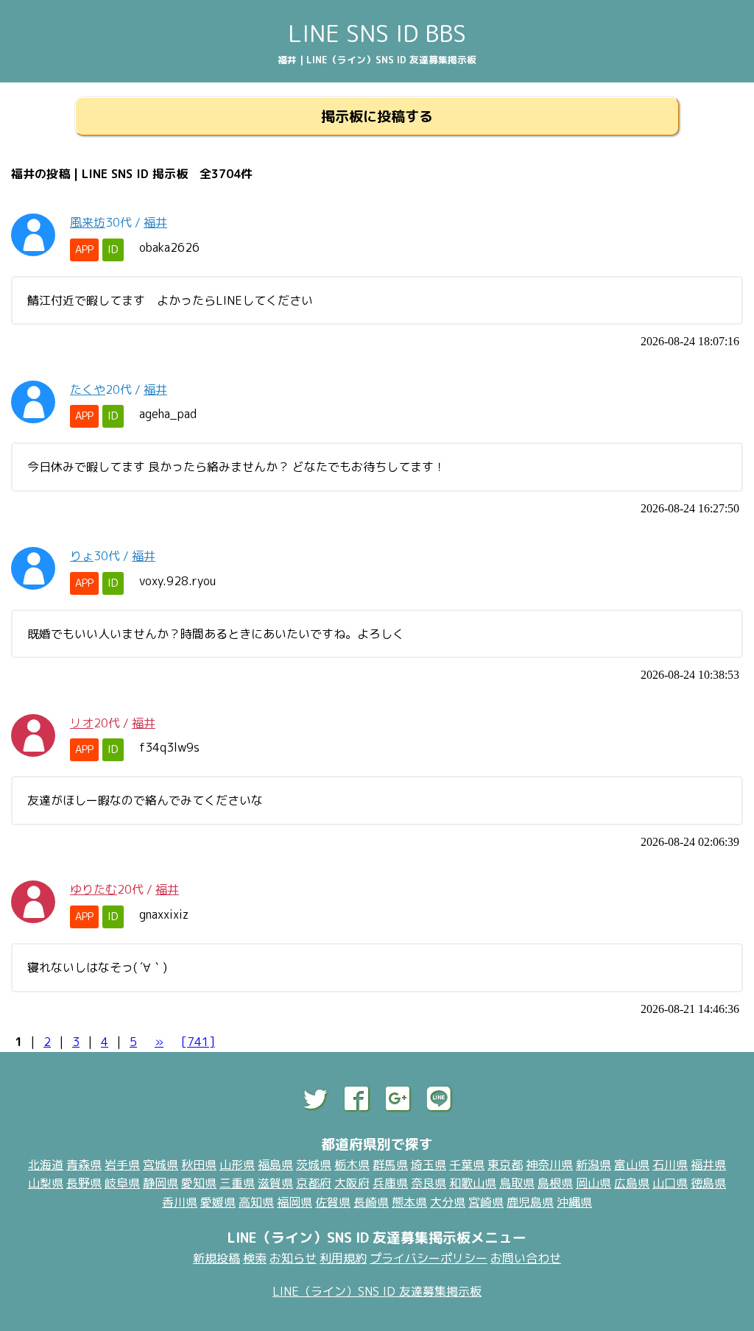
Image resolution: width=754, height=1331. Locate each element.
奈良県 (428, 1183)
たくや (87, 389)
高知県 (256, 1202)
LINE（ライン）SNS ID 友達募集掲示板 (377, 1291)
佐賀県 (332, 1202)
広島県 (631, 1183)
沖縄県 (574, 1202)
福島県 (275, 1165)
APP (84, 249)
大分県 (447, 1202)
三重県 (237, 1183)
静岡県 (160, 1183)
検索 (255, 1258)
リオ (82, 723)
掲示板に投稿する (377, 116)
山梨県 (45, 1183)
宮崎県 (486, 1202)
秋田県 (198, 1165)
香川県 (179, 1202)
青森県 (84, 1165)
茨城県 (313, 1165)
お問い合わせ (525, 1258)
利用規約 (343, 1258)
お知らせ (293, 1258)
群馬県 (390, 1165)
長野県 (84, 1183)
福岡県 (294, 1202)
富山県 (631, 1165)
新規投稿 (216, 1258)
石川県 (670, 1165)
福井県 (708, 1165)
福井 (155, 222)
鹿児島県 (530, 1202)
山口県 (670, 1183)
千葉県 (467, 1165)
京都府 (313, 1183)
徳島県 (708, 1183)
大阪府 (352, 1183)
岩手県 (122, 1165)
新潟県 (593, 1165)
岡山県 (593, 1183)
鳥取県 (517, 1183)
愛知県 (198, 1183)
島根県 (555, 1183)
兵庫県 (390, 1183)
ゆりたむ (93, 889)
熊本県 (409, 1202)
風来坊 (87, 222)
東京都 (505, 1165)
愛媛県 (218, 1202)
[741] (198, 1042)
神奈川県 (549, 1165)
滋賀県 (275, 1183)
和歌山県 (472, 1183)
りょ (82, 556)
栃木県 (352, 1165)
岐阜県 (122, 1183)
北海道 (45, 1165)
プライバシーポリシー (428, 1258)
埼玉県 (428, 1165)
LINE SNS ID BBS (377, 33)
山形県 (237, 1165)
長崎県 (371, 1202)
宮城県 (160, 1165)
